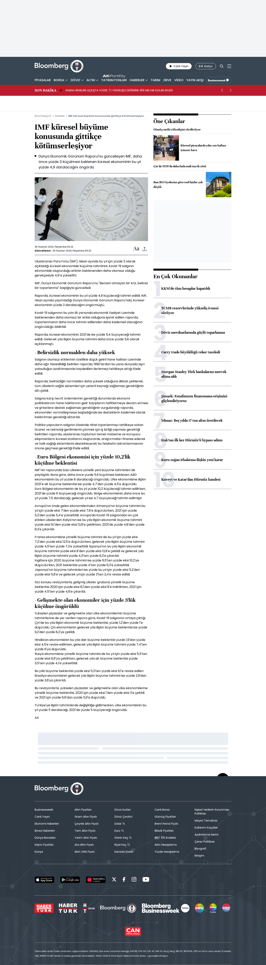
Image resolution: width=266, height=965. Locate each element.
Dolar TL (120, 824)
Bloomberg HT (43, 116)
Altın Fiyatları (83, 810)
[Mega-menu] (229, 66)
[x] (114, 880)
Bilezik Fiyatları (164, 831)
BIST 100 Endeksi (165, 838)
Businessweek (44, 810)
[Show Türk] (213, 908)
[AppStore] (44, 879)
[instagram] (134, 880)
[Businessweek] (165, 908)
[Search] (221, 66)
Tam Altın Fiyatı (85, 831)
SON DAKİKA (45, 90)
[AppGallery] (96, 879)
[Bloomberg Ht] (118, 908)
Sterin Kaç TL (123, 838)
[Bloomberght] (59, 66)
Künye (39, 852)
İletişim (199, 856)
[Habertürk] (44, 908)
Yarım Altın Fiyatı (86, 838)
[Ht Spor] (89, 908)
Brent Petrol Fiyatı (166, 824)
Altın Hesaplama (166, 845)
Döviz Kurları (123, 810)
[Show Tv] (199, 908)
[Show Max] (226, 908)
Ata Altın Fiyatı (84, 845)
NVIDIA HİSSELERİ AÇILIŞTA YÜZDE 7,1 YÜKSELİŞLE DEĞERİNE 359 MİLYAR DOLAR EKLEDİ (119, 90)
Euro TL (119, 831)
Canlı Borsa (162, 810)
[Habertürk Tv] (68, 908)
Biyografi (200, 849)
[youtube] (146, 880)
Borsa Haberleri (45, 831)
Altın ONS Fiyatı (85, 852)
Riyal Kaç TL (122, 845)
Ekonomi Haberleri (47, 824)
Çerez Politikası (205, 842)
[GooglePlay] (70, 879)
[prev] (222, 90)
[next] (230, 90)
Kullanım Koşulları (206, 828)
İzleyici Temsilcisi (206, 820)
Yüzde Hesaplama (167, 852)
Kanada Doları (124, 852)
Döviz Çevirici (123, 817)
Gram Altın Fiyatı (86, 817)
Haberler (60, 116)
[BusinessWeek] (218, 80)
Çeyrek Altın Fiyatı (87, 824)
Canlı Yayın (42, 817)
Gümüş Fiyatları (165, 817)
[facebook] (124, 880)
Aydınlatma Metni (206, 835)
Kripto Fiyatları (44, 845)
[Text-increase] (136, 249)
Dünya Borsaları (45, 838)
